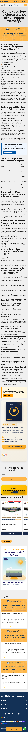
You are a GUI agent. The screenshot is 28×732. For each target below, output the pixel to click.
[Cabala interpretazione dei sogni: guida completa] (14, 667)
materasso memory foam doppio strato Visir (16, 380)
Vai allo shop (6, 541)
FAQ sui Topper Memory (7, 86)
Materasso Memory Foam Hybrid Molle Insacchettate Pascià (10, 523)
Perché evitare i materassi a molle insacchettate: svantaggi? (11, 644)
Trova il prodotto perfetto (14, 729)
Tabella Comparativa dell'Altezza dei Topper (12, 72)
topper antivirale (8, 362)
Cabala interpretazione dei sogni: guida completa (13, 675)
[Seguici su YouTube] (9, 714)
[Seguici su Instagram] (5, 714)
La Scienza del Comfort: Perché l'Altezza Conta (13, 70)
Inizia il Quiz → (7, 395)
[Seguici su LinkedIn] (15, 714)
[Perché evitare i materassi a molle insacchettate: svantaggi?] (14, 635)
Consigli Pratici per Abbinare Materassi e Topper (13, 81)
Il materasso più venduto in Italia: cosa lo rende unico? (13, 614)
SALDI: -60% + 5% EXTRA (19, 1)
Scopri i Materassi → (9, 152)
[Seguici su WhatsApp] (19, 714)
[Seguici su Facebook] (2, 714)
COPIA (15, 492)
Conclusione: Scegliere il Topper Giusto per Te (12, 88)
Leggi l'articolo (6, 625)
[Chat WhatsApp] (25, 729)
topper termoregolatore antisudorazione (15, 98)
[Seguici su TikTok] (12, 714)
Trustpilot (4, 526)
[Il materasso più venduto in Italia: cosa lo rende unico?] (14, 605)
